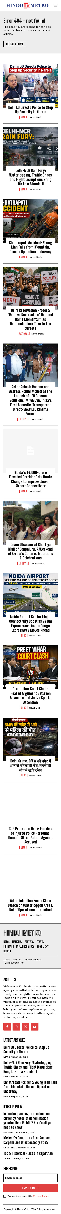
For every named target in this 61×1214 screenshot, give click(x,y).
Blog (23, 635)
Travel (7, 1158)
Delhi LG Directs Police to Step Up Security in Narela (30, 109)
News (24, 117)
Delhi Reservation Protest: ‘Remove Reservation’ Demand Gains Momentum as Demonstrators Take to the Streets (30, 319)
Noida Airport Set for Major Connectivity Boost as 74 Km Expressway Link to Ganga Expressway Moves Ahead (30, 623)
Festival (8, 1132)
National (24, 333)
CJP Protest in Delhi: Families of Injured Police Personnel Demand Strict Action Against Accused (30, 835)
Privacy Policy (41, 1196)
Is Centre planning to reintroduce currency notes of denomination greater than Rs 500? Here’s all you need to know (27, 1120)
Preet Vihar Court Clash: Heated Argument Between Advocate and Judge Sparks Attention (30, 696)
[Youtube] (34, 1027)
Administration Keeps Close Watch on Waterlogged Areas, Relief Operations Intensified (30, 905)
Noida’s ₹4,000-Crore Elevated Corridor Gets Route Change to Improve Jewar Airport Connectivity (30, 479)
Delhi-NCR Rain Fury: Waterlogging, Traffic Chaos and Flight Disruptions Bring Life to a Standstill (30, 177)
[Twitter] (25, 1027)
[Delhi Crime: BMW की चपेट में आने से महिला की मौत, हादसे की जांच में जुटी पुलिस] (30, 739)
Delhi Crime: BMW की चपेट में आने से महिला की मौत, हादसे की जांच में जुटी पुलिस (30, 765)
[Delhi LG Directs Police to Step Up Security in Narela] (30, 86)
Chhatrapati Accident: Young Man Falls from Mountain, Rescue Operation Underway (30, 247)
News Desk (35, 117)
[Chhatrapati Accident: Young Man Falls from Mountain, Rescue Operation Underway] (30, 221)
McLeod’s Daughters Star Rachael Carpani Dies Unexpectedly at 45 (26, 1140)
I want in (28, 1188)
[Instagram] (16, 1027)
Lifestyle (23, 419)
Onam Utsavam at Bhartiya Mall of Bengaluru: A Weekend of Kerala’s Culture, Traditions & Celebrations (30, 551)
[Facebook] (7, 1027)
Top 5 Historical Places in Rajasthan (28, 1153)
